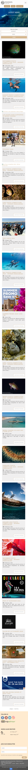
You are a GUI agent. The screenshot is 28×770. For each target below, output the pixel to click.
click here (20, 755)
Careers (13, 763)
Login (13, 6)
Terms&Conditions (7, 763)
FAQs (2, 763)
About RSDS (22, 763)
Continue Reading (19, 74)
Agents (17, 763)
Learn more (15, 768)
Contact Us (3, 764)
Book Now (19, 6)
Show (14, 37)
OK (11, 768)
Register (7, 6)
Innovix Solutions (9, 762)
